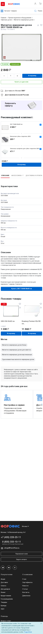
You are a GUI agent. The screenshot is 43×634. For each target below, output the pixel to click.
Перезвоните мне (21, 554)
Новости (25, 586)
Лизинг (3, 592)
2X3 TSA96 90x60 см (16, 124)
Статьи (25, 589)
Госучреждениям (7, 599)
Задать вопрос (21, 559)
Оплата (3, 586)
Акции (3, 579)
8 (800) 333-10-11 (11, 542)
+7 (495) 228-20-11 (11, 537)
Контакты (25, 592)
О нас (24, 579)
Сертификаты (27, 582)
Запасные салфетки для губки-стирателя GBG (24, 148)
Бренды (3, 605)
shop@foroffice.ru (11, 548)
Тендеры (4, 602)
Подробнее (28, 632)
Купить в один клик (21, 82)
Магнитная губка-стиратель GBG (20, 136)
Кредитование (6, 595)
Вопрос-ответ (6, 621)
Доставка (4, 582)
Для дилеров (5, 589)
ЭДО (2, 609)
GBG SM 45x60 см (7, 321)
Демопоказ (26, 595)
